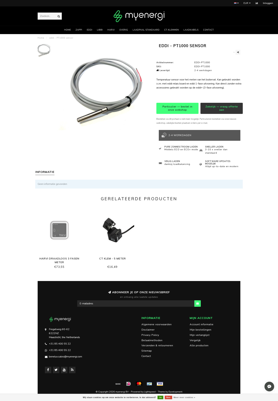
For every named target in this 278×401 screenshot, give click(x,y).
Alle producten (199, 345)
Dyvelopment (175, 391)
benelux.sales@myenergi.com (65, 356)
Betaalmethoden (151, 340)
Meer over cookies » (184, 397)
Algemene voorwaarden (156, 324)
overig (123, 29)
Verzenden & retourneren (157, 345)
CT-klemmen (171, 29)
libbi (100, 29)
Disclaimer (148, 330)
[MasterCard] (139, 383)
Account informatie (201, 324)
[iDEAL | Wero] (129, 383)
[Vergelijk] (256, 3)
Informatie (44, 172)
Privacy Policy (150, 335)
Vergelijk (195, 340)
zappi (79, 29)
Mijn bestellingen (200, 330)
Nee (168, 397)
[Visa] (160, 383)
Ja (160, 397)
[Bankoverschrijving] (118, 383)
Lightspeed (150, 391)
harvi (111, 29)
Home (67, 29)
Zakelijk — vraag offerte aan (221, 108)
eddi (89, 29)
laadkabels (191, 29)
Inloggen (268, 3)
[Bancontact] (149, 383)
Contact (208, 29)
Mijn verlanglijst (200, 335)
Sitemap (146, 351)
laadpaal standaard (146, 29)
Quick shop (61, 257)
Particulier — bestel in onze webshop (177, 108)
